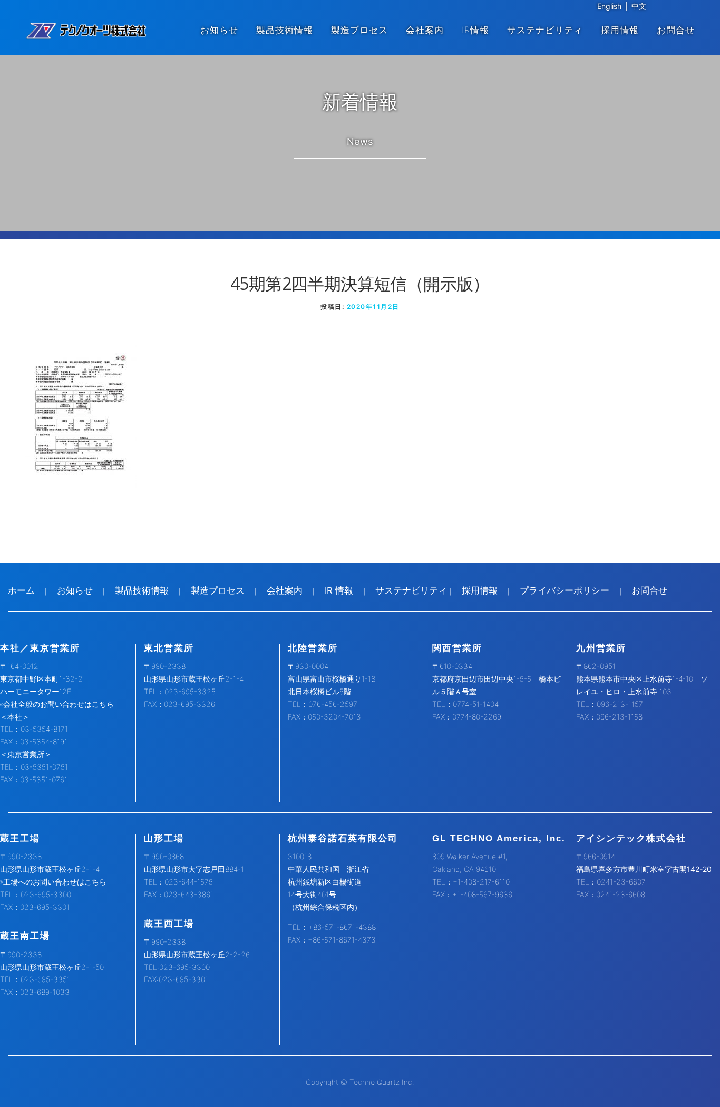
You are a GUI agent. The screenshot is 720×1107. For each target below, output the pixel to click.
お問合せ (676, 30)
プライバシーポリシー (564, 590)
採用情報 (620, 30)
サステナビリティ (545, 30)
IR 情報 (339, 590)
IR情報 (475, 30)
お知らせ (219, 30)
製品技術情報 (284, 30)
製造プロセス (359, 30)
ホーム (21, 590)
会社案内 (425, 30)
